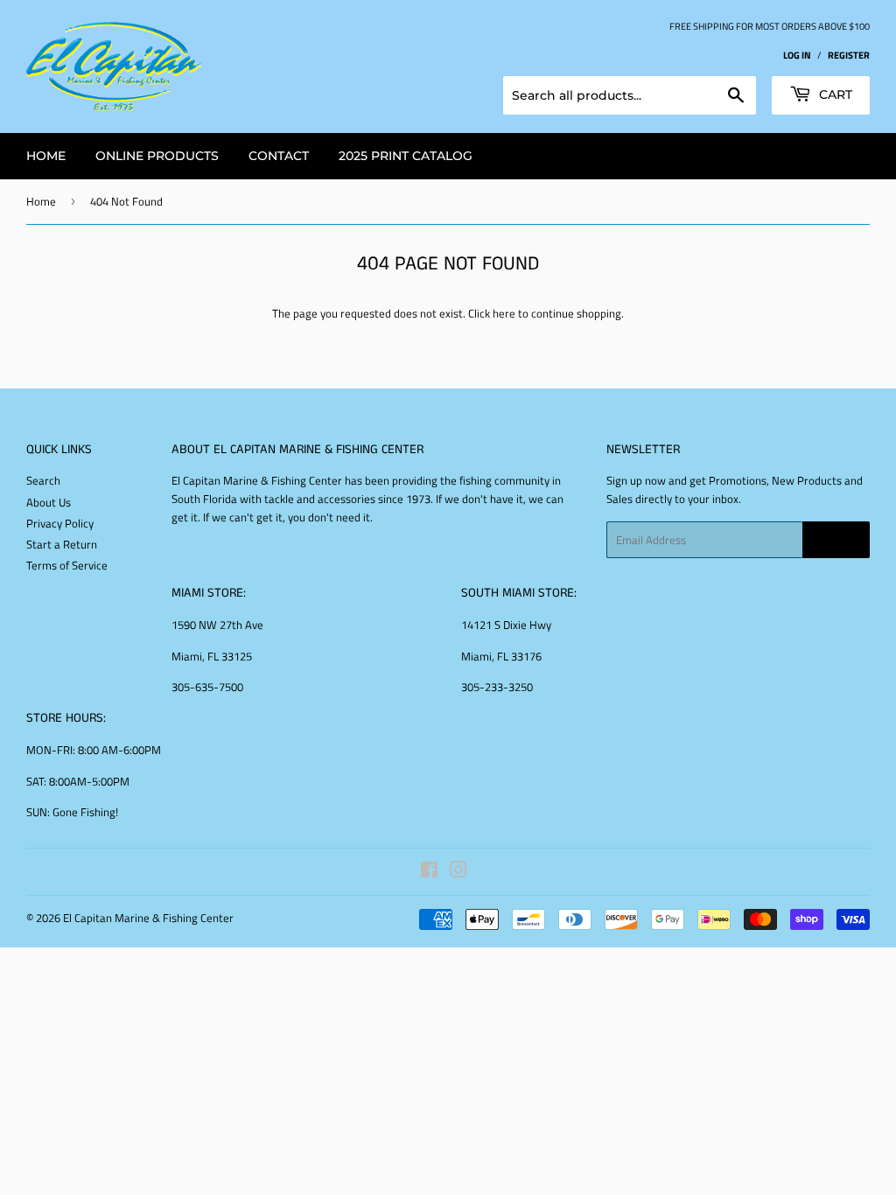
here (504, 313)
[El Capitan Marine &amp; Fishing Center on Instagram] (458, 872)
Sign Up (836, 540)
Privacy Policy (60, 523)
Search (43, 480)
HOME (46, 156)
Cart (834, 94)
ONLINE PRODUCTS (157, 156)
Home (41, 201)
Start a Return (61, 544)
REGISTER (849, 54)
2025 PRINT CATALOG (405, 156)
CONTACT (278, 156)
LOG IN (797, 54)
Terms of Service (67, 565)
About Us (48, 502)
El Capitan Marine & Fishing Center (148, 917)
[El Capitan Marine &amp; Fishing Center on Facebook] (429, 872)
